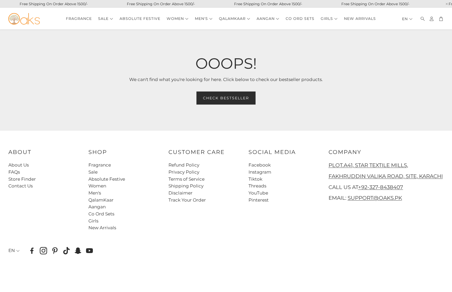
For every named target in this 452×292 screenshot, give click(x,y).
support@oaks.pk (375, 198)
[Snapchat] (78, 250)
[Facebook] (32, 250)
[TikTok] (66, 250)
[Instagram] (43, 250)
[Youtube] (89, 250)
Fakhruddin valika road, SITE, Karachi (386, 176)
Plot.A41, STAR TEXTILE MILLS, (368, 165)
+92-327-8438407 (380, 187)
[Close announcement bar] (447, 4)
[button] (421, 18)
